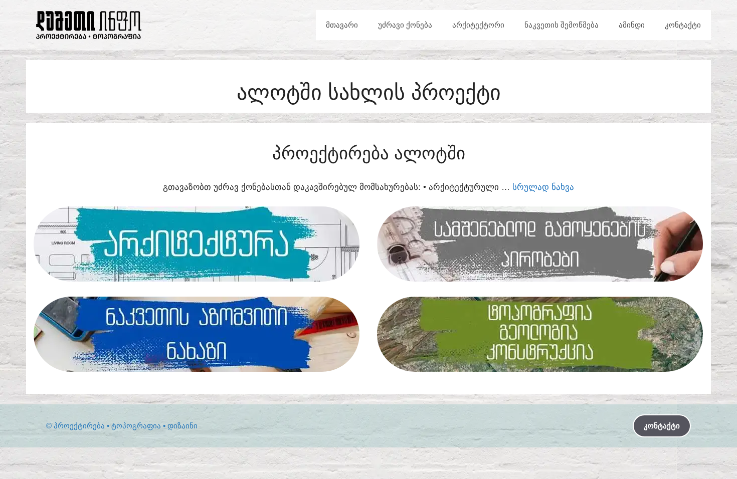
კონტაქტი (683, 25)
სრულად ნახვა (543, 187)
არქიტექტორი (478, 25)
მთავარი (342, 25)
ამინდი (632, 25)
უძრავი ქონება (405, 25)
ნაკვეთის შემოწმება (561, 25)
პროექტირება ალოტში (368, 153)
